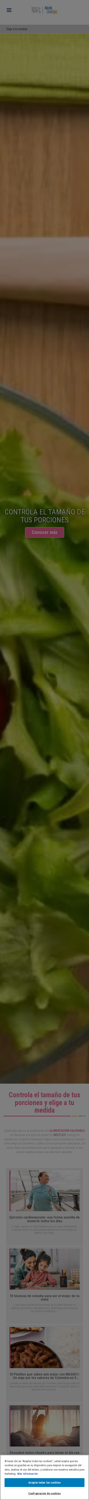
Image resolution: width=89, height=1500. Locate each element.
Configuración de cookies (44, 1493)
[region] (44, 1477)
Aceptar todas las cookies (44, 1482)
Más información (27, 1473)
